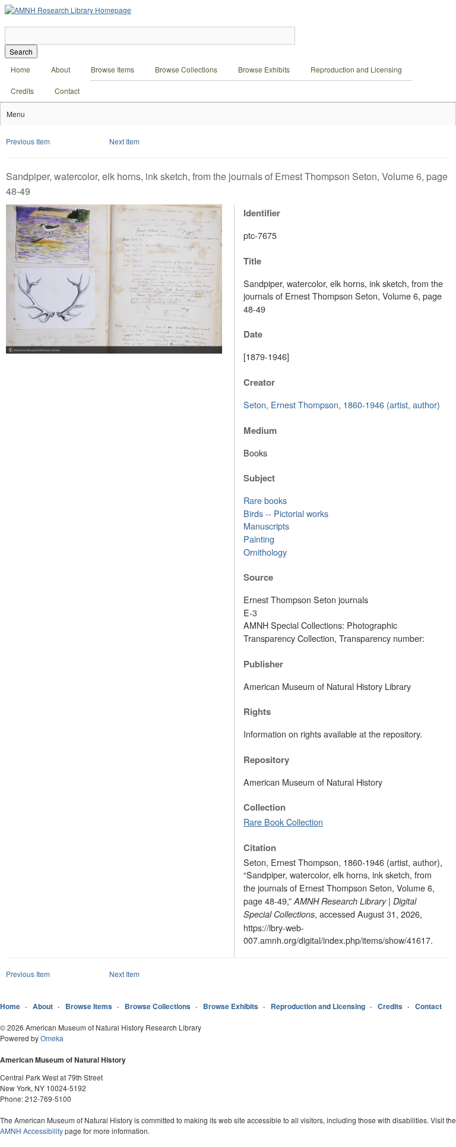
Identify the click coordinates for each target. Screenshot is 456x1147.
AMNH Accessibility (31, 1131)
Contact (67, 91)
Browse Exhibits (264, 69)
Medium (260, 430)
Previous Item (28, 141)
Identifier (261, 212)
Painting (258, 538)
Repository (266, 759)
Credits (22, 91)
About (60, 69)
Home (20, 69)
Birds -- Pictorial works (285, 513)
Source (258, 577)
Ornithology (265, 552)
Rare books (265, 500)
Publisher (263, 663)
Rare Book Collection (283, 821)
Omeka (52, 1038)
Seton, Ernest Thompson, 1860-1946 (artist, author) (341, 404)
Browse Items (112, 69)
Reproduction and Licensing (356, 69)
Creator (259, 382)
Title (252, 260)
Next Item (124, 141)
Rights (257, 711)
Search (21, 51)
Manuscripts (266, 525)
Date (252, 334)
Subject (259, 477)
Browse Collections (186, 69)
